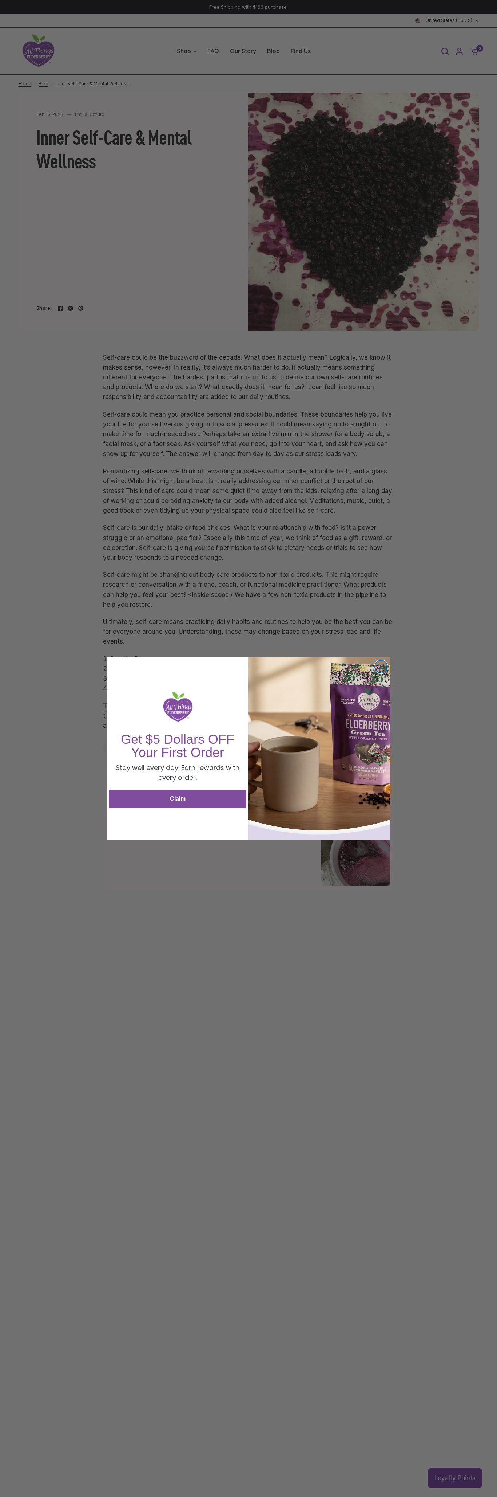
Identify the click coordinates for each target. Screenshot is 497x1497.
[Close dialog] (381, 666)
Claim (178, 799)
